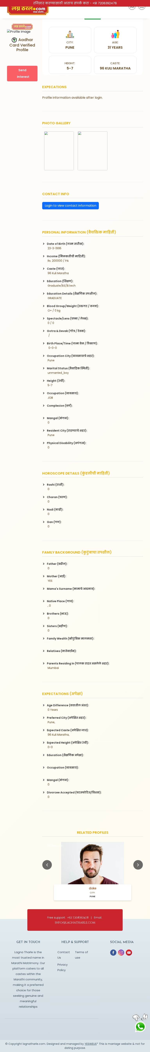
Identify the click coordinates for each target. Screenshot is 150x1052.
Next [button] (138, 865)
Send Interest (23, 73)
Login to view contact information (70, 205)
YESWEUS (91, 1044)
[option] (92, 871)
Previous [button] (47, 865)
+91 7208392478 (104, 3)
